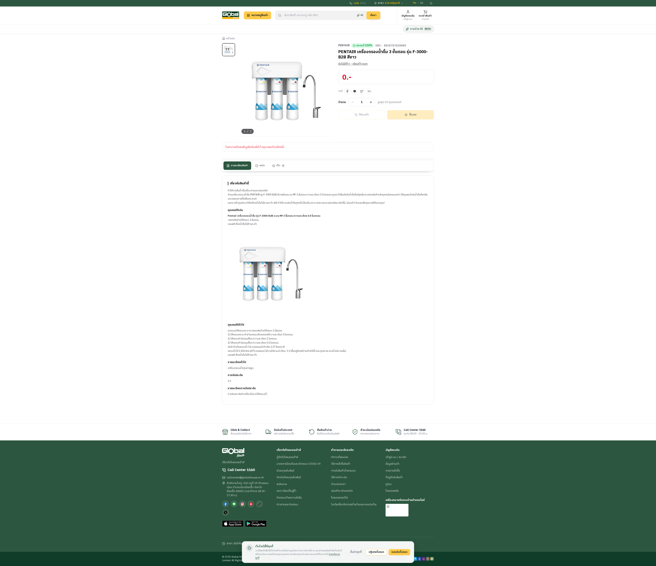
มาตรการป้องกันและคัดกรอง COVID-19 (298, 464)
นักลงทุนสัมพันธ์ (285, 470)
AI (361, 15)
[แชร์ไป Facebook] (347, 91)
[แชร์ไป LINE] (355, 91)
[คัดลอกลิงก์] (369, 91)
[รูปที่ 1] (228, 49)
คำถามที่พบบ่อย (339, 457)
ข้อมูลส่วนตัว (392, 464)
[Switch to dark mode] (431, 3)
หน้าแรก (230, 39)
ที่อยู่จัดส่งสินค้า (394, 477)
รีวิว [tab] (280, 166)
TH (414, 3)
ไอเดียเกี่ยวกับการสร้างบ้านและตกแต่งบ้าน (354, 504)
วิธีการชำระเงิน (339, 477)
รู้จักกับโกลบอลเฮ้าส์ (287, 457)
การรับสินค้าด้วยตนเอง (343, 470)
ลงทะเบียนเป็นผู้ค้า (286, 491)
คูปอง (389, 484)
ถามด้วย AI (420, 29)
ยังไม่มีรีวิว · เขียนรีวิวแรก (353, 64)
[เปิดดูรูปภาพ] (285, 90)
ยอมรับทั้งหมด (399, 552)
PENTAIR (344, 46)
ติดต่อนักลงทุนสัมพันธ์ (289, 477)
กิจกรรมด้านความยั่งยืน (289, 497)
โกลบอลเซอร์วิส (339, 497)
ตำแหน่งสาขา (338, 484)
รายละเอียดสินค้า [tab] (239, 166)
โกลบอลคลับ (392, 491)
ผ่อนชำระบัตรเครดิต (342, 491)
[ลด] (352, 102)
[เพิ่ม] (371, 102)
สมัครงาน (282, 484)
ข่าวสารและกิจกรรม (287, 504)
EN (421, 3)
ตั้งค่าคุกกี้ (356, 552)
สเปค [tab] (262, 166)
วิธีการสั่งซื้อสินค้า (340, 464)
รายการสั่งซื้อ (393, 470)
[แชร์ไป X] (362, 91)
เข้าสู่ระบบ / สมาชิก (396, 457)
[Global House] (230, 15)
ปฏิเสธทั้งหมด (376, 552)
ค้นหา (373, 15)
